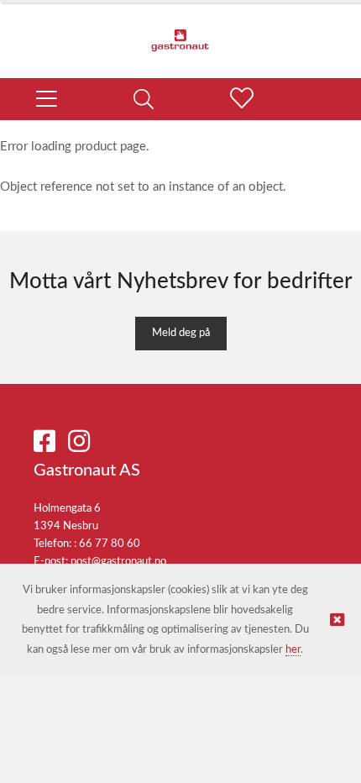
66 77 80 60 (109, 544)
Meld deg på (181, 333)
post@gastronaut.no (118, 561)
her (293, 649)
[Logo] (180, 32)
